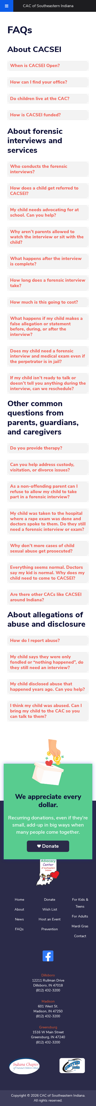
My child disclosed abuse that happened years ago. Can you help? (47, 686)
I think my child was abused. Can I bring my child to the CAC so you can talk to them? (46, 711)
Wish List (49, 909)
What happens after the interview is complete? (46, 261)
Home (19, 899)
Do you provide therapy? (36, 448)
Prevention (49, 929)
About (19, 909)
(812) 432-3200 (48, 990)
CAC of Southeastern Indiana (48, 6)
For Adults (80, 916)
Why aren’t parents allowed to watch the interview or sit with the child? (47, 237)
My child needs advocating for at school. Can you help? (44, 212)
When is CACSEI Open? (35, 66)
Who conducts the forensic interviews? (38, 169)
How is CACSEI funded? (35, 115)
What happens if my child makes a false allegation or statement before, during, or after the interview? (46, 326)
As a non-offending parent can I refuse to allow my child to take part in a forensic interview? (44, 491)
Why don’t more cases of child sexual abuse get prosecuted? (42, 548)
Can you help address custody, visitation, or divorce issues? (42, 467)
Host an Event (50, 919)
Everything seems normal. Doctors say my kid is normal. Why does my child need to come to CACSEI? (47, 572)
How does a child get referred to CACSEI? (44, 190)
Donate (50, 846)
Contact (80, 936)
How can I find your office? (38, 82)
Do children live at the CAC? (39, 99)
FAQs (19, 929)
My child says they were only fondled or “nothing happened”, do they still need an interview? (46, 662)
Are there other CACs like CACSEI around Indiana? (45, 597)
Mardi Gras (80, 926)
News (19, 919)
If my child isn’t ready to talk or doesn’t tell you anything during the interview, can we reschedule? (48, 383)
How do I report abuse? (35, 640)
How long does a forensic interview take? (47, 283)
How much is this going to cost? (44, 302)
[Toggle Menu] (6, 6)
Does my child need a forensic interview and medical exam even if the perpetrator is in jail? (47, 356)
